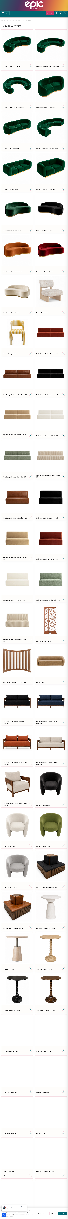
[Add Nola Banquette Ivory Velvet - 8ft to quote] (63, 435)
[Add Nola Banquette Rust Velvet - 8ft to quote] (63, 353)
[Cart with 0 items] (65, 13)
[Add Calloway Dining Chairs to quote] (30, 1050)
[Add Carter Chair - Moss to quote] (63, 845)
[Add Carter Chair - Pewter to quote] (30, 886)
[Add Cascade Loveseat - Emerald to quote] (63, 106)
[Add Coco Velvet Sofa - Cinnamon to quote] (30, 271)
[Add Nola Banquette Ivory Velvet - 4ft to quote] (30, 599)
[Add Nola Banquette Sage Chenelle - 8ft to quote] (30, 476)
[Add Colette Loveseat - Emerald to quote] (63, 189)
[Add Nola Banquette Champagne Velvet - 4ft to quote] (30, 558)
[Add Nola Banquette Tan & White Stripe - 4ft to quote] (30, 640)
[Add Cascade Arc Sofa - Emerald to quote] (30, 65)
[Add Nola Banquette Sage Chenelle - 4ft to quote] (63, 599)
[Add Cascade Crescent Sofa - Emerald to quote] (63, 65)
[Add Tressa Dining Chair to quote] (30, 353)
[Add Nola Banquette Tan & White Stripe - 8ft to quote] (63, 476)
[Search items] (56, 13)
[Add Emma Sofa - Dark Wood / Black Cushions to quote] (30, 722)
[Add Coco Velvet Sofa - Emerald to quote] (30, 230)
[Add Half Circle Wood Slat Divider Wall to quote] (30, 681)
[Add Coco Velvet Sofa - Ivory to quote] (30, 312)
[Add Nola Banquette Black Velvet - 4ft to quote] (63, 517)
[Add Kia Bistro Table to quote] (30, 968)
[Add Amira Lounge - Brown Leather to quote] (30, 927)
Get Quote (50, 13)
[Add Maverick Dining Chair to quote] (63, 1050)
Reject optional (42, 1213)
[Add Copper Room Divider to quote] (63, 640)
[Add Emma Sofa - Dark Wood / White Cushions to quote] (63, 763)
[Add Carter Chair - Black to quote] (63, 804)
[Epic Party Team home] (34, 5)
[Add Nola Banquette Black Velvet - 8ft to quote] (63, 394)
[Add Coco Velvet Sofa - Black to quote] (63, 230)
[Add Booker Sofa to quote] (63, 681)
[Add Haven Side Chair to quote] (63, 312)
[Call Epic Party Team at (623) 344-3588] (60, 13)
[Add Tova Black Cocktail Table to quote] (30, 1009)
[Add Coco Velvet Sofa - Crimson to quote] (63, 271)
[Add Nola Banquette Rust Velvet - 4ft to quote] (63, 558)
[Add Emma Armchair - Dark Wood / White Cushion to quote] (30, 804)
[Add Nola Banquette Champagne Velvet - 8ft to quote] (30, 435)
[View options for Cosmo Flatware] (30, 1175)
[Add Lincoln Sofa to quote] (63, 1132)
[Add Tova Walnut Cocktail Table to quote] (63, 1009)
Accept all (62, 1213)
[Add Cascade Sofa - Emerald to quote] (30, 148)
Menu (6, 13)
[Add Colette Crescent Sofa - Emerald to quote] (63, 148)
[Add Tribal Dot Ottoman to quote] (30, 1132)
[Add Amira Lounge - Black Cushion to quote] (63, 886)
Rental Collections (13, 21)
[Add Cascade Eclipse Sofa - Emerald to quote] (30, 106)
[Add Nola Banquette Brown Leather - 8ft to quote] (30, 394)
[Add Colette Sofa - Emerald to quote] (30, 189)
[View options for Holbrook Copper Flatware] (63, 1175)
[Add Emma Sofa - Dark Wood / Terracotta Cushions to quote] (30, 763)
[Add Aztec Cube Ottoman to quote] (30, 1091)
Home (3, 21)
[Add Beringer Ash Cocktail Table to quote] (63, 927)
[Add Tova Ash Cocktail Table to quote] (63, 968)
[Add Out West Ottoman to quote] (63, 1091)
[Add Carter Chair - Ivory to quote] (30, 845)
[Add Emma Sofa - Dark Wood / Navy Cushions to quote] (63, 722)
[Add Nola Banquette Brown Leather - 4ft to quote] (30, 517)
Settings (53, 1213)
